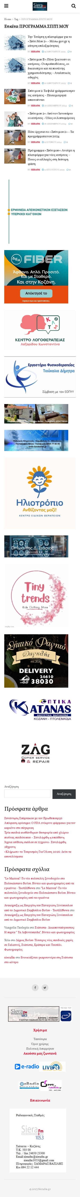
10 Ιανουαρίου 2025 (55, 83)
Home (7, 19)
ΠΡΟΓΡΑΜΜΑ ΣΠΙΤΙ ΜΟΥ (36, 19)
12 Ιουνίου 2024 (53, 142)
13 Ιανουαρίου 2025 (54, 51)
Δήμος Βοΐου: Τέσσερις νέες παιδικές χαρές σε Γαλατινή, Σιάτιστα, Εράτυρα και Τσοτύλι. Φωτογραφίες (38, 945)
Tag (16, 19)
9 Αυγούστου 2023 (54, 169)
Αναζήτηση (11, 787)
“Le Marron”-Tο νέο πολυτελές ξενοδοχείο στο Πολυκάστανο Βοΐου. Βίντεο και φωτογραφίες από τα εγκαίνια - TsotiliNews (39, 883)
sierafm (35, 51)
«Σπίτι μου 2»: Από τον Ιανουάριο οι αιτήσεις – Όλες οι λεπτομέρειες (51, 115)
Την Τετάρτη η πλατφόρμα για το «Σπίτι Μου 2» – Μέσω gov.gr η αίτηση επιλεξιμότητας (50, 41)
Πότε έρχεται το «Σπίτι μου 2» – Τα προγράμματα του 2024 (51, 134)
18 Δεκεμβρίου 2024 (55, 123)
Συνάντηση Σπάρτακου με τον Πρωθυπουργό (33, 818)
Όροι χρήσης (40, 1044)
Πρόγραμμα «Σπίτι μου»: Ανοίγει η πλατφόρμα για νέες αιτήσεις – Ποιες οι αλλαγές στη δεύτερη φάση (51, 157)
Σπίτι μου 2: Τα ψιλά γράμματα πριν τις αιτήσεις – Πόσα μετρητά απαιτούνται (51, 95)
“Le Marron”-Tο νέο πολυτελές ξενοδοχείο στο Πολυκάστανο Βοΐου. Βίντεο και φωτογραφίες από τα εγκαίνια (40, 893)
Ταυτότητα (40, 1039)
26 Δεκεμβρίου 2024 (55, 105)
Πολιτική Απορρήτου (40, 1049)
